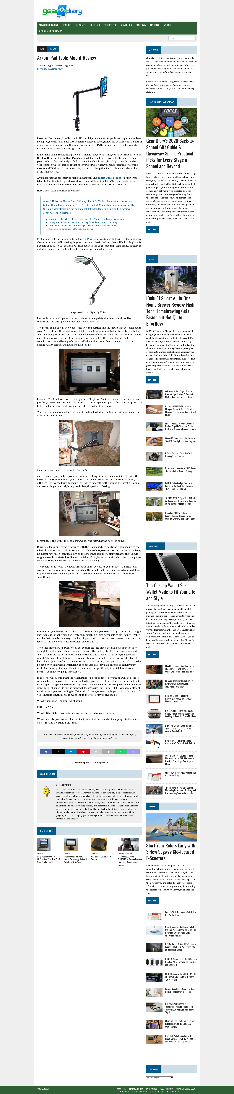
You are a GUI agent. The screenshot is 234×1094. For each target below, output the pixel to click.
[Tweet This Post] (58, 751)
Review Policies (151, 1089)
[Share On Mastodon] (133, 751)
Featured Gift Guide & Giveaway (161, 101)
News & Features (125, 853)
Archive (165, 1091)
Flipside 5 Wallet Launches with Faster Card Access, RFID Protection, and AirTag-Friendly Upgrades (180, 1038)
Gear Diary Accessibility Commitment (133, 1091)
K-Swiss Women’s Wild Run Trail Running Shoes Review (178, 455)
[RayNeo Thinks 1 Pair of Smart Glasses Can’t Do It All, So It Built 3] (154, 746)
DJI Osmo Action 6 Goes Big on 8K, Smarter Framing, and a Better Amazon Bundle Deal (179, 728)
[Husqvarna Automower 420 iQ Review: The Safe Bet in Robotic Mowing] (154, 474)
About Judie (121, 1089)
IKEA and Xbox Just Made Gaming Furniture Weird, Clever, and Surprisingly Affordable (179, 683)
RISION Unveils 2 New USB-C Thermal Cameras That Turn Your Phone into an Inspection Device (180, 947)
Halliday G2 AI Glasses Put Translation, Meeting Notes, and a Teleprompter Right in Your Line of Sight (179, 1008)
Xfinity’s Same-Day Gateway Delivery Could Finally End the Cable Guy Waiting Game (180, 1023)
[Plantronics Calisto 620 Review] (99, 849)
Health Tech (94, 25)
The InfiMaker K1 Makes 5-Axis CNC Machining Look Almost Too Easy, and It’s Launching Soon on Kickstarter (180, 790)
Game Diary (141, 25)
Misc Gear (154, 25)
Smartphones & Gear (48, 25)
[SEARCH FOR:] (182, 37)
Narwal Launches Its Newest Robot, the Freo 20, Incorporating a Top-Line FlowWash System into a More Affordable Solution (180, 931)
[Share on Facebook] (46, 751)
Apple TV (69, 65)
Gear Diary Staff (55, 69)
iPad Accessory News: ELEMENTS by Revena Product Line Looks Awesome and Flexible (130, 861)
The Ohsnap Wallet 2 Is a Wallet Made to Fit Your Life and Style (170, 591)
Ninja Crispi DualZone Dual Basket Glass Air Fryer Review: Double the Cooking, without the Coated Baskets (180, 713)
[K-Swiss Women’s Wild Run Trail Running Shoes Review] (154, 459)
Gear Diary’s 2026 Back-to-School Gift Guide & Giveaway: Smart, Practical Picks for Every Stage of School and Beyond (170, 153)
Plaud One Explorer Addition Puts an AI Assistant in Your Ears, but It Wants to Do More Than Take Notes (180, 668)
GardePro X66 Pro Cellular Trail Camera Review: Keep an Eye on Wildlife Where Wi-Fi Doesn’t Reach (180, 515)
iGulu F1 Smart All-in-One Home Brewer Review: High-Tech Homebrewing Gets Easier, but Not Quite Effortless (171, 310)
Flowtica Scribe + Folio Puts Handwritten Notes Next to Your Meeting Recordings (178, 698)
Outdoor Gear (110, 25)
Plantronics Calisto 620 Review (101, 858)
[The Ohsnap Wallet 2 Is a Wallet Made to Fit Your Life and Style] (171, 579)
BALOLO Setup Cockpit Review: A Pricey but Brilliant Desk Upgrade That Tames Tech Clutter (179, 486)
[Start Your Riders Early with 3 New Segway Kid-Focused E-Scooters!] (171, 839)
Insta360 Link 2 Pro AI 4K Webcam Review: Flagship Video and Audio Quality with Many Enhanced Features (180, 426)
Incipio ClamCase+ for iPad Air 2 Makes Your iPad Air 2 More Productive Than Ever (48, 859)
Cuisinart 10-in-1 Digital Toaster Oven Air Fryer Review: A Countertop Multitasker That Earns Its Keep (180, 394)
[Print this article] (108, 751)
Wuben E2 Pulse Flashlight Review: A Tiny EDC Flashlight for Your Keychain (180, 440)
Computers (126, 25)
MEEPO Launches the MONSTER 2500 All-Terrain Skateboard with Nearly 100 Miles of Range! (180, 976)
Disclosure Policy (166, 1089)
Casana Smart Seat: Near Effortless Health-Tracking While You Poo (180, 990)
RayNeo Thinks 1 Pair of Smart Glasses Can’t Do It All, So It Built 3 (180, 742)
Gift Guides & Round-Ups (50, 31)
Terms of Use (155, 1091)
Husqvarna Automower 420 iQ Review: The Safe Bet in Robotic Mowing (181, 470)
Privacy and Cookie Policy (185, 1089)
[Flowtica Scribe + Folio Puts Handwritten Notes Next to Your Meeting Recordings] (154, 701)
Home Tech (67, 25)
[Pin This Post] (83, 751)
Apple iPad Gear (55, 65)
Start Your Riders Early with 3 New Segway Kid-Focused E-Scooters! (170, 852)
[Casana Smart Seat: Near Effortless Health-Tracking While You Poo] (154, 994)
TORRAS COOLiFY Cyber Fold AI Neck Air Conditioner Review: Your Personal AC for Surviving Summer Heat (180, 501)
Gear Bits (153, 806)
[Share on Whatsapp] (121, 751)
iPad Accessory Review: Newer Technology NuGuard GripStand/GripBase (75, 859)
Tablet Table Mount (109, 177)
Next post (100, 762)
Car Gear (80, 25)
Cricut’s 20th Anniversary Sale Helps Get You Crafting (180, 774)
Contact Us (175, 1091)
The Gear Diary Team (135, 1089)
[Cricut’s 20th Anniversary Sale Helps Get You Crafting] (154, 778)
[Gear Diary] (62, 11)
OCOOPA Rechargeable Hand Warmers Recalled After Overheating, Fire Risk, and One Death (181, 961)
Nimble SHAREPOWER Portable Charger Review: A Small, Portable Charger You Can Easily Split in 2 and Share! (180, 410)
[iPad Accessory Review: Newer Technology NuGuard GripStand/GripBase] (71, 849)
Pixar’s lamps (95, 238)
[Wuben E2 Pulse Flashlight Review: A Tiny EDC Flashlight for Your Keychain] (154, 444)
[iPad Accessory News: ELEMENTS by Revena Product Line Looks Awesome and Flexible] (128, 849)
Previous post (81, 762)
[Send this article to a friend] (96, 751)
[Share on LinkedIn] (71, 751)
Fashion (167, 25)
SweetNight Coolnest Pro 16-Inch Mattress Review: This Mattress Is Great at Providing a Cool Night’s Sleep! (179, 760)
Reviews (40, 853)
